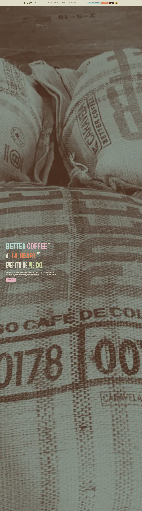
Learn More (10, 280)
